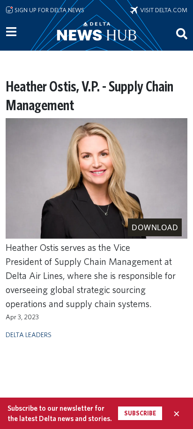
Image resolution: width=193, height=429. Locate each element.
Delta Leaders (29, 335)
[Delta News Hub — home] (96, 44)
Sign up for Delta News (48, 10)
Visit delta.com (162, 10)
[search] (181, 33)
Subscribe (140, 413)
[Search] (181, 33)
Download (155, 227)
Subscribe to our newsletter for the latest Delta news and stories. (59, 413)
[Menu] (11, 32)
